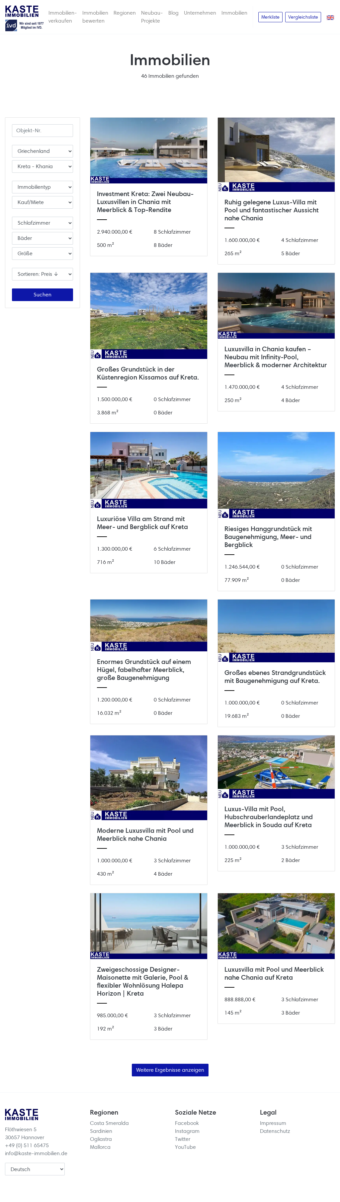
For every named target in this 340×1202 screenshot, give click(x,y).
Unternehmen (200, 13)
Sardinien (101, 1131)
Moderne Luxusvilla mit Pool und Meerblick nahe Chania (145, 834)
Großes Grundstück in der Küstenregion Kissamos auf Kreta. (148, 373)
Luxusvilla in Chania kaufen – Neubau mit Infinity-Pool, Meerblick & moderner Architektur (275, 357)
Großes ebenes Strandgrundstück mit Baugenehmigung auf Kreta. (275, 677)
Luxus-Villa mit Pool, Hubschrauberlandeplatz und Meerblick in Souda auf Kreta (268, 817)
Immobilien (234, 13)
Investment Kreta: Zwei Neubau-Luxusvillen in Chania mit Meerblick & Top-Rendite (145, 202)
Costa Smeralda (109, 1123)
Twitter (182, 1139)
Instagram (187, 1131)
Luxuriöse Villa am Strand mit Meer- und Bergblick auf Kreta (142, 523)
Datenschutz (275, 1131)
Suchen (42, 294)
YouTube (185, 1147)
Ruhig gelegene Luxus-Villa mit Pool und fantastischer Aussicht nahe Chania (271, 210)
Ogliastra (101, 1139)
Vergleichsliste (303, 17)
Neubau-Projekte (152, 17)
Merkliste (270, 17)
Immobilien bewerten (95, 17)
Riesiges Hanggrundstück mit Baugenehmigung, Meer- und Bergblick (268, 537)
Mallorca (100, 1147)
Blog (173, 13)
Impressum (273, 1123)
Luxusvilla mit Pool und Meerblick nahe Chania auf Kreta (274, 973)
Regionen (125, 13)
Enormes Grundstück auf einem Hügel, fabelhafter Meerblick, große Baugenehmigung (144, 670)
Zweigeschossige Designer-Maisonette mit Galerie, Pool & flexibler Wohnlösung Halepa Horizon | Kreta (142, 981)
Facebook (187, 1123)
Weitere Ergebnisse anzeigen (170, 1070)
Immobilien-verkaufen (62, 17)
